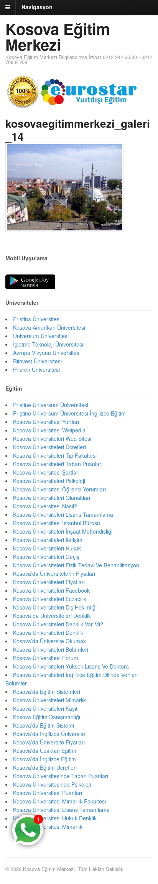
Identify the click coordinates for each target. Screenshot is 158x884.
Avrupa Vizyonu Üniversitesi (47, 353)
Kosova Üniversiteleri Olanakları (51, 497)
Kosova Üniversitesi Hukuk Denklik (55, 818)
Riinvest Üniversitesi (37, 361)
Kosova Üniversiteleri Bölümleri (50, 649)
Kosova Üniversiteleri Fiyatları (49, 582)
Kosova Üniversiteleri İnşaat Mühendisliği (62, 531)
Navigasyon (37, 7)
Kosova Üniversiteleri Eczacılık (49, 599)
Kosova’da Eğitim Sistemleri (46, 691)
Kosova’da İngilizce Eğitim (44, 759)
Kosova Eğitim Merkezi (57, 36)
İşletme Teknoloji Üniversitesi (48, 344)
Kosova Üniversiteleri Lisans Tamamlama (63, 514)
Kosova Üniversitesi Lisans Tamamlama (61, 809)
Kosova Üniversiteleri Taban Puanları (57, 464)
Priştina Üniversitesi (37, 319)
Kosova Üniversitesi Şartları (46, 472)
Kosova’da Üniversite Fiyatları (49, 742)
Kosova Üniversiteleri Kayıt (45, 708)
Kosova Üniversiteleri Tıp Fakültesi (55, 455)
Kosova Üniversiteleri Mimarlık (49, 700)
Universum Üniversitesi (41, 336)
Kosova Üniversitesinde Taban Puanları (60, 776)
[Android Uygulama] (30, 282)
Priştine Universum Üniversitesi (50, 405)
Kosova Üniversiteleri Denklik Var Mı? (58, 624)
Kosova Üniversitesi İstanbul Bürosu (56, 523)
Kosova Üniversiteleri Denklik (48, 632)
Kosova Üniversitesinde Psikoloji (52, 784)
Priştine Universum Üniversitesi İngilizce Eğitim (69, 413)
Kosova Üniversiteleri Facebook (51, 590)
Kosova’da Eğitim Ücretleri (45, 767)
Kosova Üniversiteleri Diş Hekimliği (55, 607)
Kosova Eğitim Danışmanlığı (46, 717)
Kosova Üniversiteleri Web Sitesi (52, 438)
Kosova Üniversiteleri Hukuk (47, 548)
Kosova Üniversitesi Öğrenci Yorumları (59, 489)
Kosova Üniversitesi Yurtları (46, 422)
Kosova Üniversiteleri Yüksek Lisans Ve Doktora (71, 666)
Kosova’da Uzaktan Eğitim (44, 750)
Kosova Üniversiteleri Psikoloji (49, 481)
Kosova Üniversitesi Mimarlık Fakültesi (59, 801)
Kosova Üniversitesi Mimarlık (47, 826)
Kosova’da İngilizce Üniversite (49, 734)
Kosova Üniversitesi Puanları (47, 793)
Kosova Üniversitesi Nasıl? (45, 506)
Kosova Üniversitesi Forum (45, 658)
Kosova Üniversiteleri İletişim (47, 540)
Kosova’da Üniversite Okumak (49, 641)
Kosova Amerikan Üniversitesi (49, 327)
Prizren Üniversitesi (36, 369)
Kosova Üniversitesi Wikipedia (49, 430)
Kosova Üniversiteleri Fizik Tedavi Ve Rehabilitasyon (76, 565)
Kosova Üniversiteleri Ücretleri (49, 447)
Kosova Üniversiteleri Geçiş (46, 556)
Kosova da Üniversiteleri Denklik (52, 615)
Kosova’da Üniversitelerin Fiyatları (54, 573)
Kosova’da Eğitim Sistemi (43, 725)
